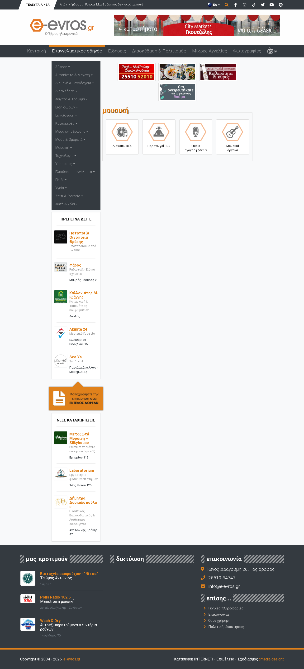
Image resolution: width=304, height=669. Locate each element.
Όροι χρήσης (218, 620)
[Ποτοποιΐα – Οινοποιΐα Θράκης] (60, 236)
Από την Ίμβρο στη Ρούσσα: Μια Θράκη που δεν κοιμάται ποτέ (101, 4)
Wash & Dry (50, 620)
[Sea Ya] (60, 360)
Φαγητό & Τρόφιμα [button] (70, 99)
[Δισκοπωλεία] (122, 131)
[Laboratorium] (60, 474)
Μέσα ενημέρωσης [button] (70, 132)
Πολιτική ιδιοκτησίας (226, 627)
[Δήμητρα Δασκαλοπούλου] (60, 501)
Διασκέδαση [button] (65, 91)
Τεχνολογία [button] (64, 156)
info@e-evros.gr (224, 586)
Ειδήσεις (117, 51)
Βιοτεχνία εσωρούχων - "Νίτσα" (69, 573)
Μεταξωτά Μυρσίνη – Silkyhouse (79, 438)
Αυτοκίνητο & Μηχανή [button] (72, 75)
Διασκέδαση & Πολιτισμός (159, 51)
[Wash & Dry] (27, 624)
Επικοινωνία (218, 614)
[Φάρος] (60, 267)
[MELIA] (177, 91)
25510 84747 (222, 577)
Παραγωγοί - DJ (158, 146)
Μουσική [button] (62, 148)
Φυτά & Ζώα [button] (65, 204)
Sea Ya (75, 357)
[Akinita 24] (60, 333)
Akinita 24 (78, 329)
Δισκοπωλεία (122, 146)
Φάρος (75, 265)
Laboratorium (81, 470)
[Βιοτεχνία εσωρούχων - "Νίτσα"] (27, 577)
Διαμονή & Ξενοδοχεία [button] (73, 83)
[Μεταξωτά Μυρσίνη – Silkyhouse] (60, 437)
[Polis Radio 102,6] (27, 598)
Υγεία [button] (59, 188)
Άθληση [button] (61, 67)
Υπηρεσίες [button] (63, 164)
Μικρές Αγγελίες (209, 51)
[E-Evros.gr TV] (272, 51)
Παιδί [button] (59, 180)
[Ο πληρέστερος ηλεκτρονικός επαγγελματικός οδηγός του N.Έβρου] (62, 27)
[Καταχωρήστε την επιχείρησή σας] (76, 395)
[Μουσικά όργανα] (232, 131)
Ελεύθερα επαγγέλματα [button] (73, 172)
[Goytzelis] (197, 25)
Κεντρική (36, 51)
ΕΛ (215, 4)
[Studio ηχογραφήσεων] (195, 131)
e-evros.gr (71, 659)
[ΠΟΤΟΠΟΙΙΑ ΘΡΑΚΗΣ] (218, 72)
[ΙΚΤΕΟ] (137, 72)
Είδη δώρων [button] (65, 107)
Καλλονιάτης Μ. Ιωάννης (83, 295)
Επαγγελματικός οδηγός (77, 51)
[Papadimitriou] (177, 72)
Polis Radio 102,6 (55, 597)
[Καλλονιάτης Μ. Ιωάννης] (60, 296)
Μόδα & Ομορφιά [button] (68, 140)
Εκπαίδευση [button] (64, 115)
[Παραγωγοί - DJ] (159, 131)
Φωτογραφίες (247, 51)
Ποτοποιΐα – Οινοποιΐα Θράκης (80, 237)
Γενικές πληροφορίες (225, 608)
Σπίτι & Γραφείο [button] (67, 196)
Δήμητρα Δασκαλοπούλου (83, 502)
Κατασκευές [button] (65, 124)
